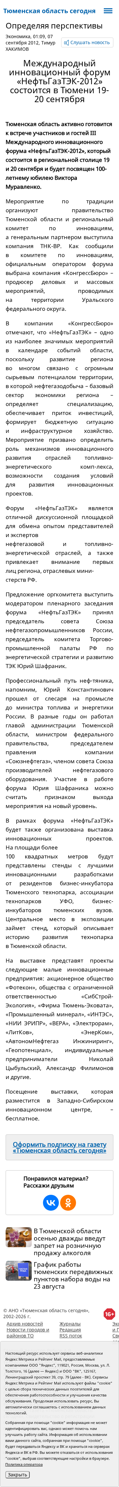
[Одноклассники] (68, 1203)
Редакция (70, 1329)
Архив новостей (25, 1323)
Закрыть (17, 1474)
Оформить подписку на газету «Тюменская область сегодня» (59, 1147)
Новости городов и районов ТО (28, 1332)
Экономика (18, 36)
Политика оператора (24, 1464)
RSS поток (71, 1335)
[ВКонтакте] (51, 1203)
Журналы (70, 1323)
